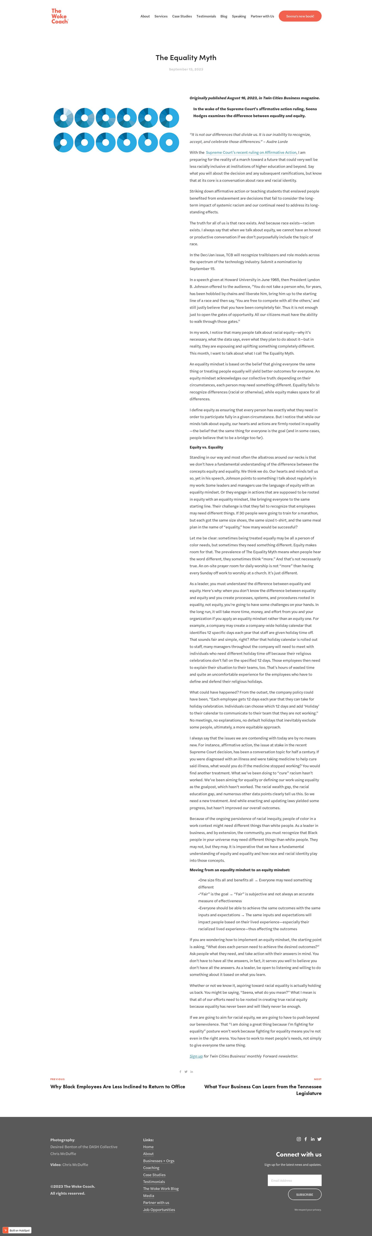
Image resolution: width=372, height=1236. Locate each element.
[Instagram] (299, 1139)
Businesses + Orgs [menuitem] (158, 1160)
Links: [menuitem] (148, 1139)
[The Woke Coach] (306, 1139)
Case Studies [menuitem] (182, 16)
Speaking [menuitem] (239, 16)
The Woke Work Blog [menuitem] (161, 1188)
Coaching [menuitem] (151, 1167)
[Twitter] (319, 1139)
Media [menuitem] (148, 1195)
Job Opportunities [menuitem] (159, 1209)
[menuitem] (300, 16)
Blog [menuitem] (223, 16)
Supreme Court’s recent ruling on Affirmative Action (251, 152)
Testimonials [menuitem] (206, 16)
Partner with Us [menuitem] (262, 16)
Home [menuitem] (148, 1146)
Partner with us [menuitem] (156, 1202)
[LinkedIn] (312, 1139)
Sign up (196, 1056)
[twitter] (186, 1071)
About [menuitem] (145, 16)
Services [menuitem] (161, 16)
